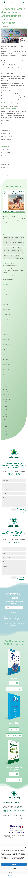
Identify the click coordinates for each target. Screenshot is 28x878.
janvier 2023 (5, 391)
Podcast (8, 250)
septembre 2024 (6, 344)
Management (6, 247)
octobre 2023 (6, 369)
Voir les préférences (14, 872)
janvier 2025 (5, 334)
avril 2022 (5, 411)
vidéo (13, 258)
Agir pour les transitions (8, 237)
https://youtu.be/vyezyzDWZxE (9, 108)
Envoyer (21, 509)
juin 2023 (5, 379)
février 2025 (5, 332)
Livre (22, 245)
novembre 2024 (6, 339)
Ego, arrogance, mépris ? (8, 268)
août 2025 (5, 317)
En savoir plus (20, 621)
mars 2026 (5, 299)
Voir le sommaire (13, 689)
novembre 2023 (6, 366)
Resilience (20, 250)
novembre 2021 (6, 424)
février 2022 (5, 416)
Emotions (14, 242)
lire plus (5, 224)
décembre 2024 (6, 337)
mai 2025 (5, 324)
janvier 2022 (5, 419)
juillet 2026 (5, 289)
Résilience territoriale (10, 253)
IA (19, 245)
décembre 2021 (6, 421)
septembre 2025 (6, 314)
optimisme (19, 247)
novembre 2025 (6, 309)
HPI (4, 245)
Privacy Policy (22, 623)
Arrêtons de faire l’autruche (10, 215)
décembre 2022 (6, 394)
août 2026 (5, 287)
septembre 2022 (6, 399)
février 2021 (5, 434)
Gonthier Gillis (5, 146)
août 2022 (5, 401)
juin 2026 (5, 292)
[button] (26, 848)
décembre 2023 (6, 364)
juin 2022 (5, 406)
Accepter (14, 864)
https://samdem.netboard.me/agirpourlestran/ (13, 103)
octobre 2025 (6, 312)
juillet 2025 (5, 319)
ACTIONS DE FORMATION (8, 837)
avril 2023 (5, 384)
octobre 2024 (6, 342)
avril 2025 (5, 327)
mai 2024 (5, 352)
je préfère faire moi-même (8, 279)
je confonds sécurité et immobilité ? (10, 265)
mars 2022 (5, 414)
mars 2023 (5, 386)
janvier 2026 (5, 304)
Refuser (14, 868)
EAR (10, 242)
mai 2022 (5, 409)
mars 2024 (5, 357)
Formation (20, 242)
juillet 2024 (5, 349)
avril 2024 (5, 354)
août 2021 (5, 426)
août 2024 (5, 347)
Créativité (5, 242)
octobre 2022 (6, 396)
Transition (12, 255)
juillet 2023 (5, 376)
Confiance (14, 240)
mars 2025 (5, 329)
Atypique (16, 237)
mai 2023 (5, 381)
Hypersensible (9, 245)
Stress (22, 253)
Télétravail (18, 255)
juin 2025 (5, 322)
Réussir (18, 253)
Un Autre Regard (7, 258)
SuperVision (6, 255)
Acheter (13, 683)
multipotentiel (13, 247)
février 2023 (5, 389)
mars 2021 (5, 431)
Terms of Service (13, 625)
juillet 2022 (5, 404)
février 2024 (5, 359)
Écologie (11, 26)
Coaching (22, 237)
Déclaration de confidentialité (14, 875)
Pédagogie (14, 250)
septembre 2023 (6, 371)
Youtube (17, 258)
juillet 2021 (5, 429)
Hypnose (16, 245)
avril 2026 (5, 297)
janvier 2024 (5, 362)
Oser (4, 250)
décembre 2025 (6, 307)
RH (4, 253)
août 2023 (5, 374)
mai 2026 (5, 294)
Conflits (19, 240)
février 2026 (5, 302)
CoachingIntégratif (7, 240)
